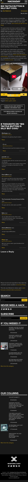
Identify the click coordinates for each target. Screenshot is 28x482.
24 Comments (13, 340)
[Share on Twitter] (3, 13)
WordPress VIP (16, 477)
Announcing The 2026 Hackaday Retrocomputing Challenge (15, 435)
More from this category (7, 366)
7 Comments (13, 350)
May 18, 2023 (24, 13)
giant (10, 101)
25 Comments (13, 363)
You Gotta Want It (14, 397)
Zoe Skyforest (7, 11)
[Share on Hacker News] (5, 13)
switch (14, 101)
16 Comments (13, 440)
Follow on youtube (6, 309)
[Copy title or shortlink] (9, 13)
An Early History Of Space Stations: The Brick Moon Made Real (16, 329)
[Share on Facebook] (1, 13)
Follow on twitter (4, 309)
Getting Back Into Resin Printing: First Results (15, 360)
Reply (3, 139)
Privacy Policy (24, 473)
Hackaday (14, 1)
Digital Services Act (13, 475)
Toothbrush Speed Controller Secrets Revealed (12, 112)
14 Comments (13, 422)
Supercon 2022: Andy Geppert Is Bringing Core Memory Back (13, 107)
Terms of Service (5, 475)
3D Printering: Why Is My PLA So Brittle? (16, 426)
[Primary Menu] (26, 1)
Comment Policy (21, 284)
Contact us (11, 309)
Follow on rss (9, 309)
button (7, 101)
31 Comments (13, 357)
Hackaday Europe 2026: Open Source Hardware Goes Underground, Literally (15, 345)
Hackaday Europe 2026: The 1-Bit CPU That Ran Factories (15, 337)
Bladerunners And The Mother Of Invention (15, 353)
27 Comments (13, 429)
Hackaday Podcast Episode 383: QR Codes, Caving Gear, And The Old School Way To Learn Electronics (16, 405)
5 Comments (13, 410)
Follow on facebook (2, 309)
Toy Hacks (12, 99)
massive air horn (9, 60)
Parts (7, 99)
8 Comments (24, 11)
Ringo (3, 239)
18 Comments (13, 332)
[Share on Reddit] (7, 13)
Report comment (22, 139)
